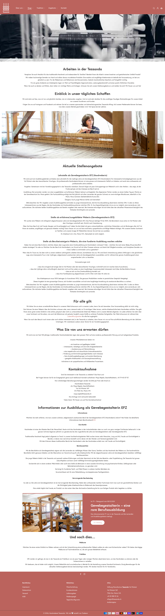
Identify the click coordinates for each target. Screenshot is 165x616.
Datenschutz (26, 590)
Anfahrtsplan (111, 602)
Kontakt (64, 8)
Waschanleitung (71, 587)
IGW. (94, 420)
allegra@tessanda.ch (114, 599)
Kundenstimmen (71, 590)
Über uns (19, 8)
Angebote (52, 8)
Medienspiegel (71, 597)
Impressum (26, 587)
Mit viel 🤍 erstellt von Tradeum (77, 613)
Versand (25, 593)
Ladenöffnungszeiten (74, 316)
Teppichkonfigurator (73, 600)
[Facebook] (80, 574)
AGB (23, 597)
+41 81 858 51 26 (112, 596)
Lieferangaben (71, 593)
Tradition (40, 8)
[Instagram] (84, 574)
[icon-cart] (161, 8)
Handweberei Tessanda (57, 613)
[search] (154, 8)
